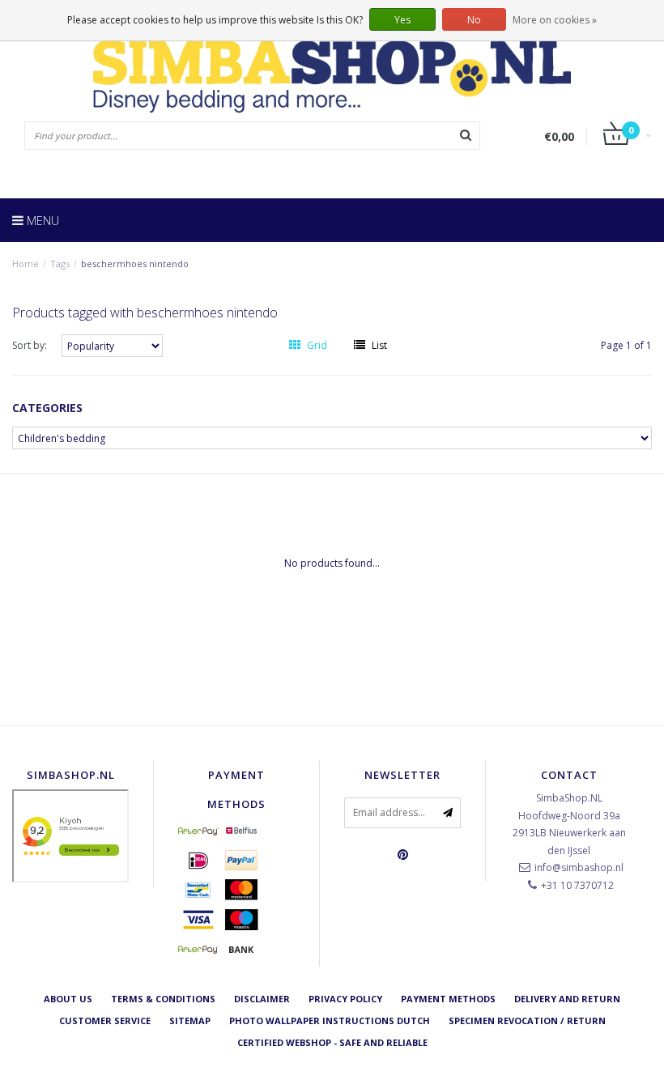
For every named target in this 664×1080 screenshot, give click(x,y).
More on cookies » (555, 20)
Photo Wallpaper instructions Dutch (329, 1020)
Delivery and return (567, 999)
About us (68, 999)
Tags (60, 263)
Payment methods (448, 999)
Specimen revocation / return (527, 1020)
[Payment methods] (198, 831)
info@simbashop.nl (579, 867)
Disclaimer (262, 999)
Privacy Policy (345, 999)
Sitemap (190, 1020)
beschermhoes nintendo (135, 263)
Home (25, 263)
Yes (402, 20)
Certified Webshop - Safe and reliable (332, 1042)
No (474, 20)
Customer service (105, 1020)
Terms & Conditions (163, 999)
